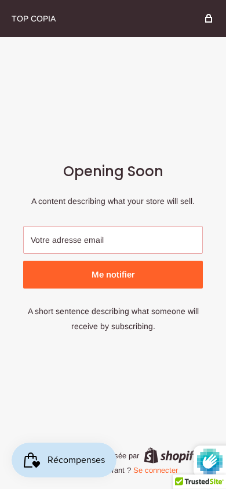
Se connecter (155, 470)
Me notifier (113, 274)
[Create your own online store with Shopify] (172, 455)
